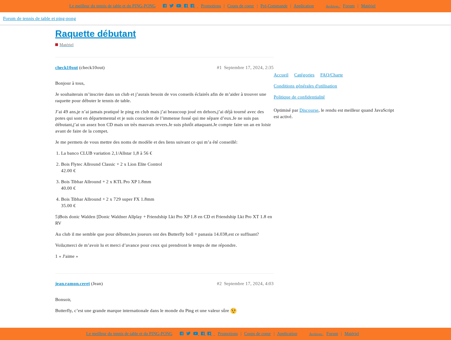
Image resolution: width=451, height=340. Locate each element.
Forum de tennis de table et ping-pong (39, 18)
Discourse (308, 110)
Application (304, 6)
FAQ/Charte (331, 74)
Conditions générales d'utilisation (305, 85)
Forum (349, 6)
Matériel (368, 6)
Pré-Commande (273, 6)
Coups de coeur (240, 6)
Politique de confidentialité (299, 97)
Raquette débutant (95, 34)
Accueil (281, 74)
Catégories (304, 74)
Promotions (211, 6)
